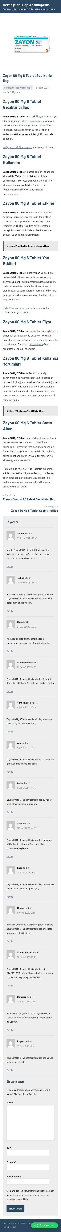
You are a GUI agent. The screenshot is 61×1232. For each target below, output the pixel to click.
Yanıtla (10, 566)
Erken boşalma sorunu (33, 120)
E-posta (11, 1162)
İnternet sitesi (14, 1176)
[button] (44, 1225)
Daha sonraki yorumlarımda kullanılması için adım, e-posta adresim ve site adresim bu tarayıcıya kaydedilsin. (30, 1194)
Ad (9, 1147)
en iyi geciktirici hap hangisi (17, 147)
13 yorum (16, 92)
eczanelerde (36, 344)
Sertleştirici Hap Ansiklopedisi (26, 5)
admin (6, 92)
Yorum (11, 1102)
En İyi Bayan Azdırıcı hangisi (17, 307)
